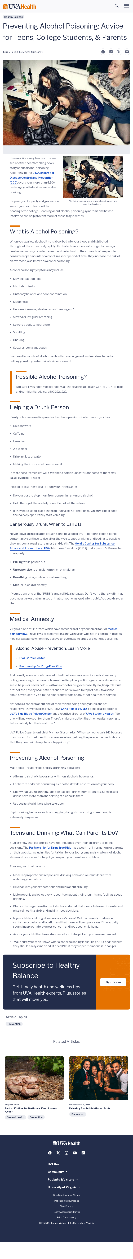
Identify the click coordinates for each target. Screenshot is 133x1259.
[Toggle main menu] (127, 6)
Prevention (14, 1023)
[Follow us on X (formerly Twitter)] (58, 1153)
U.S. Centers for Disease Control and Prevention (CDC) (32, 177)
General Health (15, 1117)
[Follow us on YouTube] (75, 1153)
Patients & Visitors (61, 1179)
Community (56, 1172)
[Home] (19, 6)
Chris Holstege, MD (74, 708)
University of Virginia (62, 1187)
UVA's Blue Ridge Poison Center (31, 713)
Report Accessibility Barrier (66, 1212)
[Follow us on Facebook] (50, 1153)
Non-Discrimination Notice (66, 1195)
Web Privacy (66, 1206)
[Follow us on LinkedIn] (83, 1153)
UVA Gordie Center (32, 658)
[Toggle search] (117, 6)
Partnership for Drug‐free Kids (50, 847)
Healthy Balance (13, 16)
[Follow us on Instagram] (66, 1153)
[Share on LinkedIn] (111, 52)
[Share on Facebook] (103, 52)
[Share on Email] (127, 52)
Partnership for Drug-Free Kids (40, 666)
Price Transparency (66, 1217)
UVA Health (55, 1164)
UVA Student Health (100, 713)
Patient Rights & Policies (66, 1201)
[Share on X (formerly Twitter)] (119, 52)
